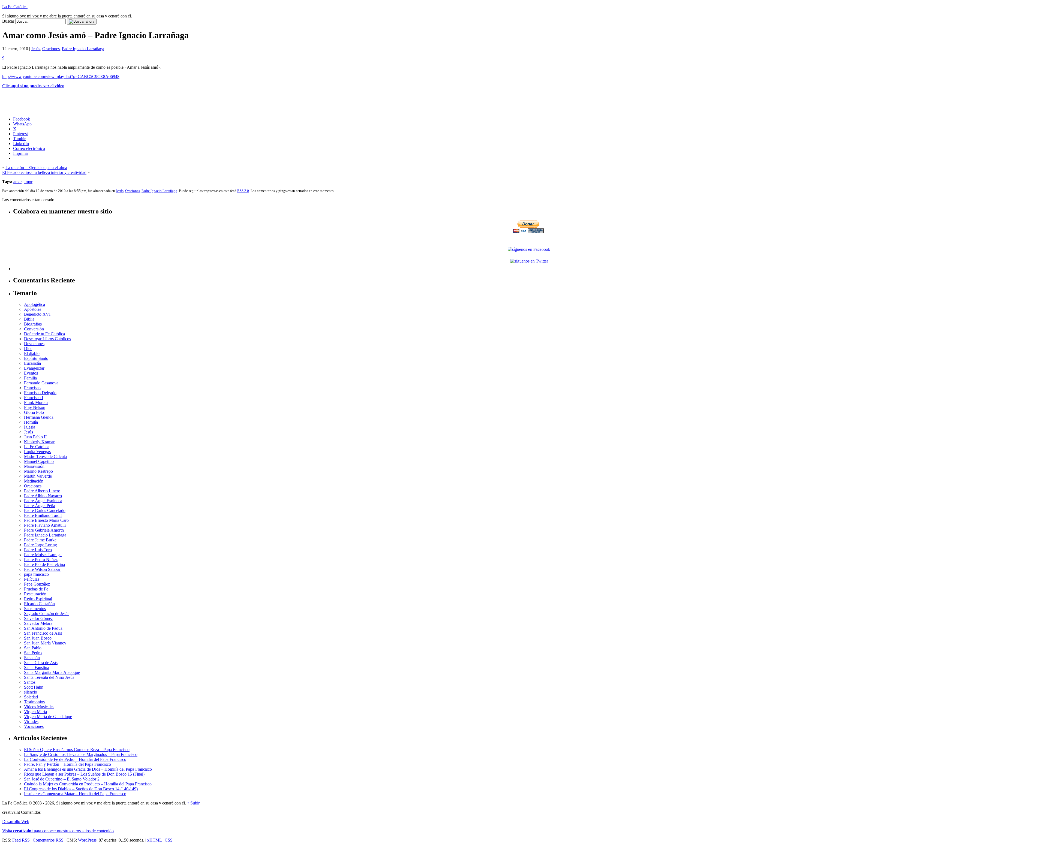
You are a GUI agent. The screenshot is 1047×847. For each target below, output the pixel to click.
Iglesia (29, 427)
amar (17, 181)
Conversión (34, 329)
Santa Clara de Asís (41, 662)
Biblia (29, 319)
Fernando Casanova (41, 383)
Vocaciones (34, 726)
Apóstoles (32, 309)
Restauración (35, 594)
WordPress (87, 840)
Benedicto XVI (37, 314)
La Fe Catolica (36, 446)
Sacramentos (35, 608)
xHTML (154, 840)
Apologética (34, 304)
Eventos (31, 373)
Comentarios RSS (48, 840)
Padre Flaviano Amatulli (45, 525)
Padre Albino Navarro (43, 495)
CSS (169, 840)
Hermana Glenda (38, 417)
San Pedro (33, 652)
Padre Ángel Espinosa (43, 500)
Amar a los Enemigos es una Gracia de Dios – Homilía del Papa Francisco (88, 769)
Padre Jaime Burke (40, 540)
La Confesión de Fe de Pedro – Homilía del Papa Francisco (75, 759)
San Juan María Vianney (45, 643)
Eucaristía (32, 363)
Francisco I (33, 397)
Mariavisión (34, 466)
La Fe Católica (15, 6)
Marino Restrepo (38, 471)
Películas (31, 579)
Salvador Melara (38, 623)
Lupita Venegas (37, 451)
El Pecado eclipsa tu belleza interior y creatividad (44, 172)
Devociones (34, 343)
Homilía (31, 422)
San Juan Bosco (38, 638)
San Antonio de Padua (43, 628)
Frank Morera (36, 402)
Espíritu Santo (36, 358)
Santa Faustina (36, 667)
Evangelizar (34, 368)
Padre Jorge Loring (40, 544)
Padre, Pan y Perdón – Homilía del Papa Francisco (67, 764)
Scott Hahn (33, 687)
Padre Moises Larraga (43, 554)
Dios (28, 348)
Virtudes (31, 721)
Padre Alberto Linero (42, 491)
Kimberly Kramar (39, 441)
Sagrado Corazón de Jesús (46, 613)
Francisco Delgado (40, 392)
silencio (30, 692)
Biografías (33, 324)
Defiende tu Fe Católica (44, 333)
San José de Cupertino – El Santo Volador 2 (62, 779)
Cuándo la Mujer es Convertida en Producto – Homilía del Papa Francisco (88, 784)
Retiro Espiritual (38, 598)
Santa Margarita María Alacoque (52, 672)
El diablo (32, 353)
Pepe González (37, 584)
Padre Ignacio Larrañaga (83, 48)
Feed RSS (21, 840)
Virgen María (35, 711)
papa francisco (36, 574)
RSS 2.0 (243, 191)
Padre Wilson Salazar (42, 569)
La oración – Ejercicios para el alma (36, 167)
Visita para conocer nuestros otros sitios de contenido (58, 830)
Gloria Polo (34, 412)
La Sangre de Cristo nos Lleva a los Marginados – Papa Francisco (80, 754)
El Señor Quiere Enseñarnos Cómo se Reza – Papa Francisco (77, 749)
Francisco (32, 387)
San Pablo (32, 648)
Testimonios (34, 702)
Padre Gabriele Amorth (44, 530)
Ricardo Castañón (39, 603)
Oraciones (51, 48)
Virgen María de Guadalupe (48, 716)
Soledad (31, 697)
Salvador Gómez (38, 618)
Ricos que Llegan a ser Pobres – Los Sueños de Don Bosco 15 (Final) (84, 774)
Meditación (33, 481)
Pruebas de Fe (36, 589)
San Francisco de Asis (43, 633)
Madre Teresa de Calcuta (45, 456)
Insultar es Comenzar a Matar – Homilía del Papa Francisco (75, 793)
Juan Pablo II (35, 437)
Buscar (8, 21)
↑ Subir (193, 803)
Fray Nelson (34, 407)
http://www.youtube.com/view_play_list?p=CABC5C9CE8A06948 (60, 76)
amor (28, 181)
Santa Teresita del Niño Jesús (49, 677)
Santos (29, 682)
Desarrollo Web (15, 821)
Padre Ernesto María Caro (46, 520)
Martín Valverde (38, 476)
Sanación (32, 657)
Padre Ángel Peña (39, 505)
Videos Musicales (39, 706)
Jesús (35, 48)
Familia (30, 378)
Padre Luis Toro (38, 549)
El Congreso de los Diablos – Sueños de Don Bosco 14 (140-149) (81, 788)
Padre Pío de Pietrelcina (44, 564)
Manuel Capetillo (39, 461)
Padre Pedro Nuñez (41, 559)
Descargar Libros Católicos (47, 338)
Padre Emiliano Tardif (43, 515)
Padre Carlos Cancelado (44, 510)
